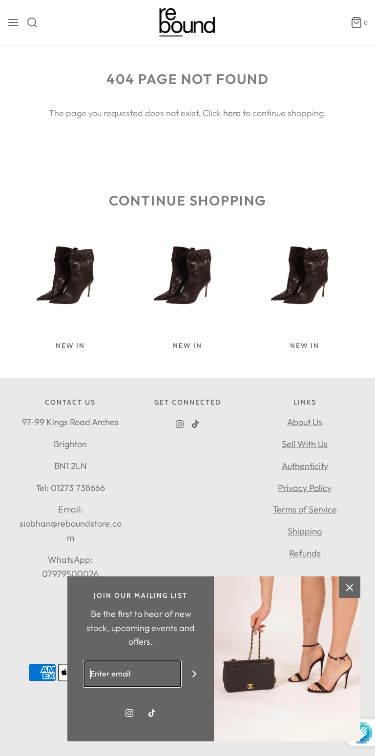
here (232, 113)
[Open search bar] (35, 22)
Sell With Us (305, 444)
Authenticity (305, 465)
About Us (304, 422)
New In (70, 345)
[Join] (194, 673)
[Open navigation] (13, 22)
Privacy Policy (305, 487)
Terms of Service (305, 509)
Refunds (305, 553)
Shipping (305, 531)
